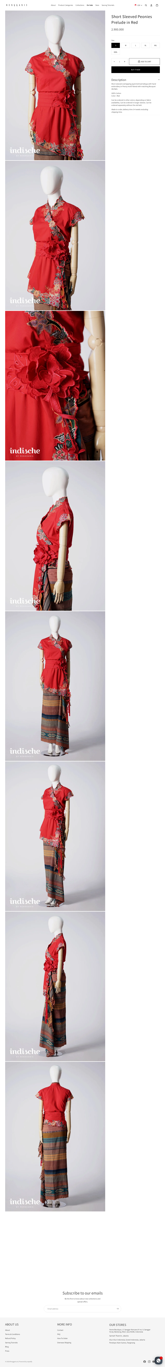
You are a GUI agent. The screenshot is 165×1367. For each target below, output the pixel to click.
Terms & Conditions (12, 1334)
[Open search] (146, 5)
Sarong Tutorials (11, 1342)
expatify (29, 1361)
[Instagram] (149, 1361)
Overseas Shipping (64, 1342)
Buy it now (135, 70)
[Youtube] (153, 1361)
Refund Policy (10, 1338)
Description (118, 80)
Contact (60, 1330)
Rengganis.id (14, 1361)
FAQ (58, 1334)
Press (7, 1351)
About (7, 1330)
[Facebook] (144, 1361)
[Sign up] (117, 1308)
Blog (7, 1347)
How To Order (62, 1338)
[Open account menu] (151, 5)
